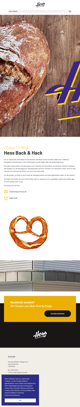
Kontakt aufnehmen (57, 313)
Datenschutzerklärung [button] (12, 395)
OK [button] (20, 400)
